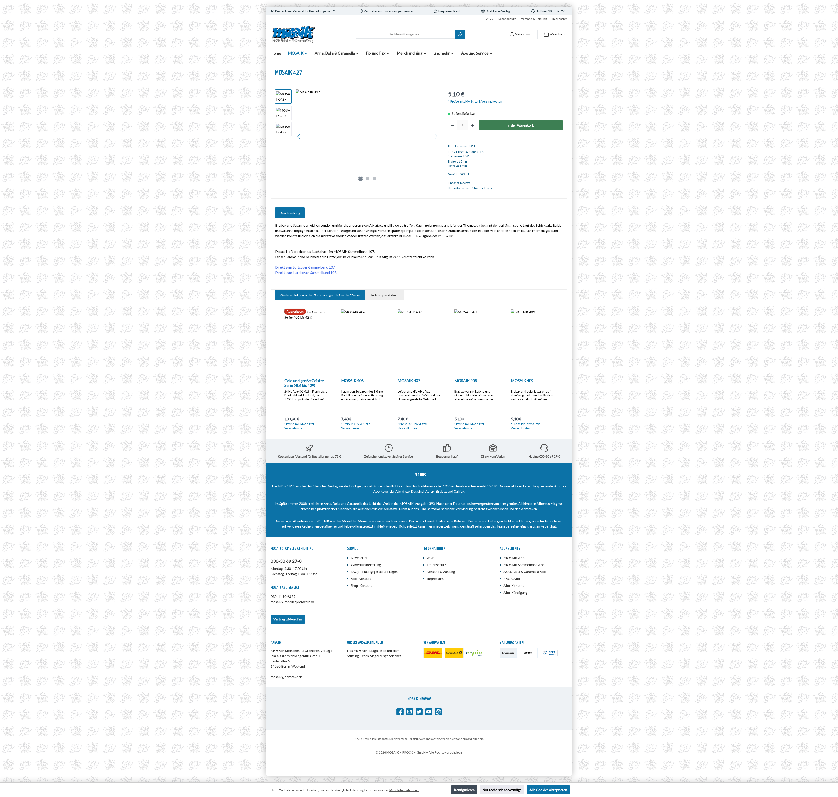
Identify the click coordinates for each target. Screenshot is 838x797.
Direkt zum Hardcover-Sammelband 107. (306, 272)
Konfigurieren (464, 790)
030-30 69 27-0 (286, 561)
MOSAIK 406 (352, 380)
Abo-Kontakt (361, 578)
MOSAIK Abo (514, 557)
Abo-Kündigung (515, 592)
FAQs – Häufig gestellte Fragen (374, 571)
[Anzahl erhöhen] (472, 125)
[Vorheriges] (299, 136)
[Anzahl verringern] (452, 125)
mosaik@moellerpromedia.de (293, 602)
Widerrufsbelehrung (366, 564)
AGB (489, 19)
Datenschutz (507, 19)
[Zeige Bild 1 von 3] (360, 178)
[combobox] (405, 34)
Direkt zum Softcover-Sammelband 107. (305, 267)
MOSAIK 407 (409, 380)
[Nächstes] (436, 136)
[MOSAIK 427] (367, 136)
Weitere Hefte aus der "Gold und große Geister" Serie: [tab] (320, 295)
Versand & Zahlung (534, 19)
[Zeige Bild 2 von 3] (367, 178)
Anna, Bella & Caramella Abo (524, 571)
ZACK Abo (511, 578)
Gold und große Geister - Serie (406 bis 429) (305, 383)
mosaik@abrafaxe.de (286, 677)
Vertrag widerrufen (287, 619)
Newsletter (359, 557)
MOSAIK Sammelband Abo (524, 564)
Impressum (559, 19)
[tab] (290, 212)
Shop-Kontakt (361, 585)
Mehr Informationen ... (404, 790)
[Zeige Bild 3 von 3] (374, 178)
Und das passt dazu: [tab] (384, 295)
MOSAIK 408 (465, 380)
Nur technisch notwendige (502, 790)
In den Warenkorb (520, 125)
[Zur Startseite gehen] (293, 34)
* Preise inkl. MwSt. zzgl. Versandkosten (475, 101)
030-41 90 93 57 (283, 596)
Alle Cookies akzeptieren (548, 790)
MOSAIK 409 (522, 380)
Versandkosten (429, 738)
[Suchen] (460, 34)
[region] (357, 136)
